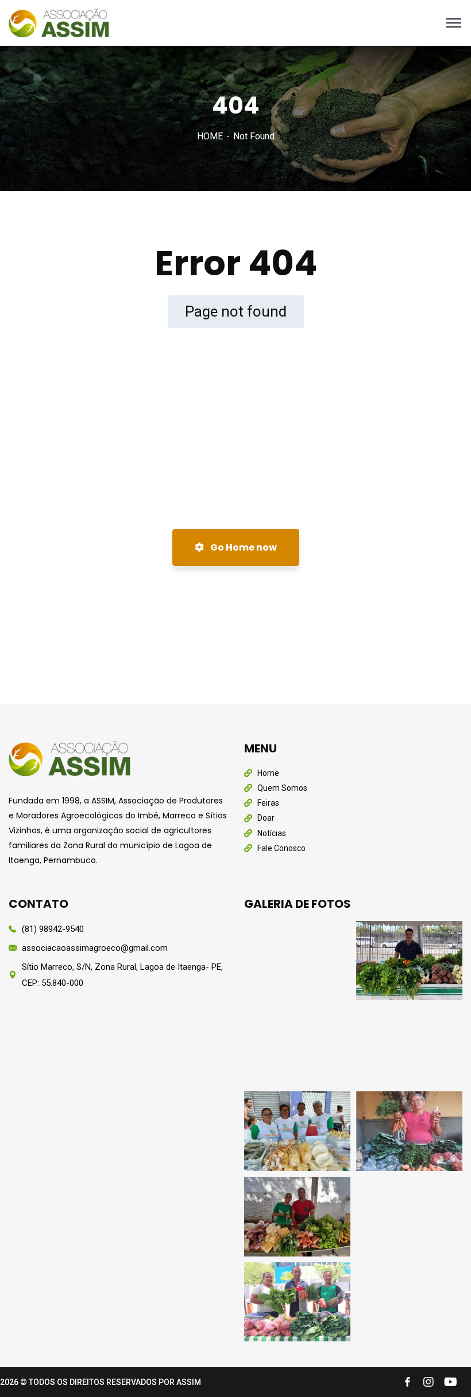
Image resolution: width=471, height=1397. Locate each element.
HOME (210, 136)
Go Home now (243, 547)
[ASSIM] (61, 22)
